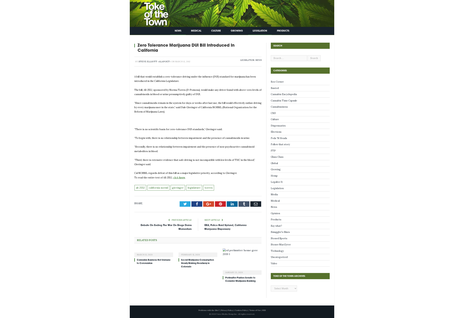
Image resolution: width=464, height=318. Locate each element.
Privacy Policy (227, 310)
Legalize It (277, 182)
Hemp (274, 175)
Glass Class (277, 156)
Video (274, 263)
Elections (276, 131)
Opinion (275, 213)
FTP (273, 150)
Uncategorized (279, 257)
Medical (196, 30)
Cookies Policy (241, 310)
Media (274, 194)
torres (204, 187)
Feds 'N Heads (279, 138)
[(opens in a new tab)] (153, 251)
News (178, 30)
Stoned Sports (279, 238)
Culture (216, 30)
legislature (190, 187)
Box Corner (277, 81)
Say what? (276, 225)
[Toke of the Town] (152, 12)
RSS (264, 310)
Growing (237, 30)
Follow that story (280, 144)
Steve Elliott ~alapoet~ (155, 61)
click (178, 177)
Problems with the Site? (208, 310)
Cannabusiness (279, 106)
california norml (157, 187)
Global (274, 163)
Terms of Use (255, 310)
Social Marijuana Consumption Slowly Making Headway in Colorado (197, 262)
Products (283, 30)
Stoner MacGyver (281, 244)
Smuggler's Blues (280, 232)
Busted (275, 88)
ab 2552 (140, 187)
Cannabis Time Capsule (284, 100)
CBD (273, 113)
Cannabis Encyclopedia (284, 94)
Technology (277, 250)
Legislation (260, 30)
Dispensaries (278, 125)
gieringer (175, 187)
